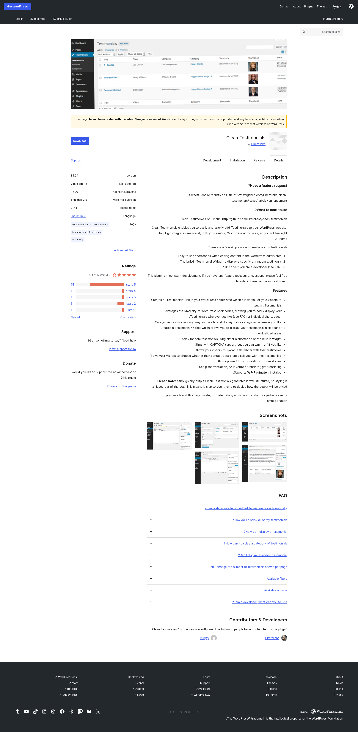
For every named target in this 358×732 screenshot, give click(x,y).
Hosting (338, 688)
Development (212, 160)
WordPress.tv (200, 694)
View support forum (122, 349)
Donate (138, 688)
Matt (73, 683)
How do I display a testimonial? (265, 531)
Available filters (277, 578)
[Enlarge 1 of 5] (282, 427)
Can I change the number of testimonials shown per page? (247, 567)
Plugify (204, 638)
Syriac (303, 711)
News (339, 683)
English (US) (78, 215)
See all (75, 317)
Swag (139, 694)
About (339, 677)
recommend (101, 224)
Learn (206, 677)
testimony (77, 239)
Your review (128, 317)
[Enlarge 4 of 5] (234, 456)
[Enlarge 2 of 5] (282, 450)
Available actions (275, 590)
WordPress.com (66, 677)
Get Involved (136, 677)
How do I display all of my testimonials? (259, 520)
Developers (203, 688)
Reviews (259, 160)
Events (140, 683)
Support (76, 160)
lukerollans (258, 144)
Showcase (270, 677)
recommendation (81, 224)
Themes (272, 683)
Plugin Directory (333, 18)
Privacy (338, 694)
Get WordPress (17, 6)
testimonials (79, 232)
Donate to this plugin (121, 386)
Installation (237, 160)
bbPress (71, 688)
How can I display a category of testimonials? (255, 543)
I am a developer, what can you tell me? (259, 602)
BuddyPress (68, 694)
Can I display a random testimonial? (262, 555)
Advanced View (125, 250)
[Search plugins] (303, 32)
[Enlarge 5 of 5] (186, 427)
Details (278, 160)
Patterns (271, 694)
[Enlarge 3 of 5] (234, 427)
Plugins (272, 688)
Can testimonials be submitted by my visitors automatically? (246, 508)
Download (80, 140)
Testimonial (95, 232)
